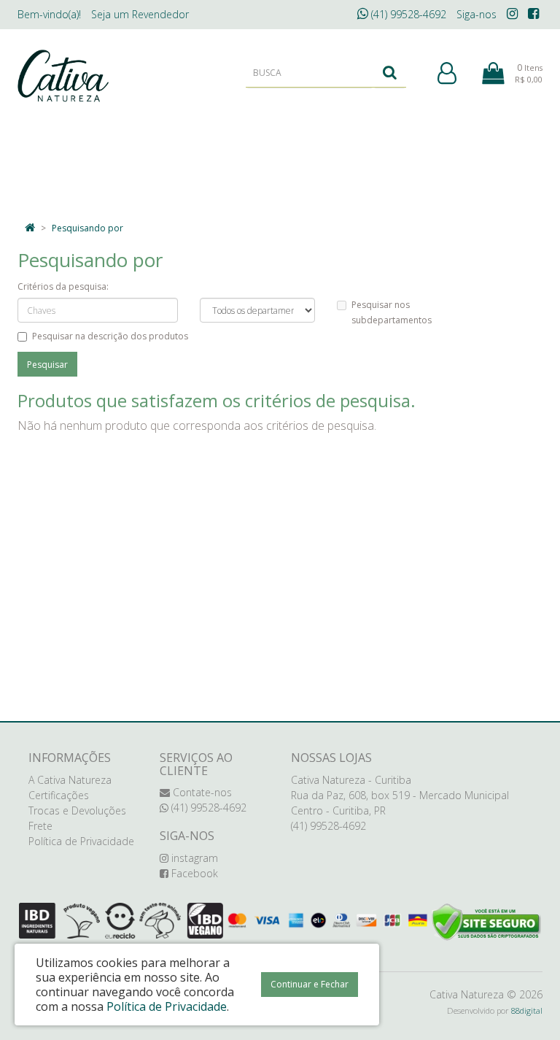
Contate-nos (201, 792)
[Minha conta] (447, 74)
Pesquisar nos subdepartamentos (391, 312)
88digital (526, 1010)
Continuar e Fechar (310, 984)
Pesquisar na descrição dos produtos (110, 336)
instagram (193, 858)
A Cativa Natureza (70, 780)
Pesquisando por (87, 228)
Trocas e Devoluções (77, 810)
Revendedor (140, 14)
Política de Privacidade (81, 841)
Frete (40, 826)
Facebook (193, 873)
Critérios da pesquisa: (63, 286)
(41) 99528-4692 (407, 14)
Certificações (58, 795)
